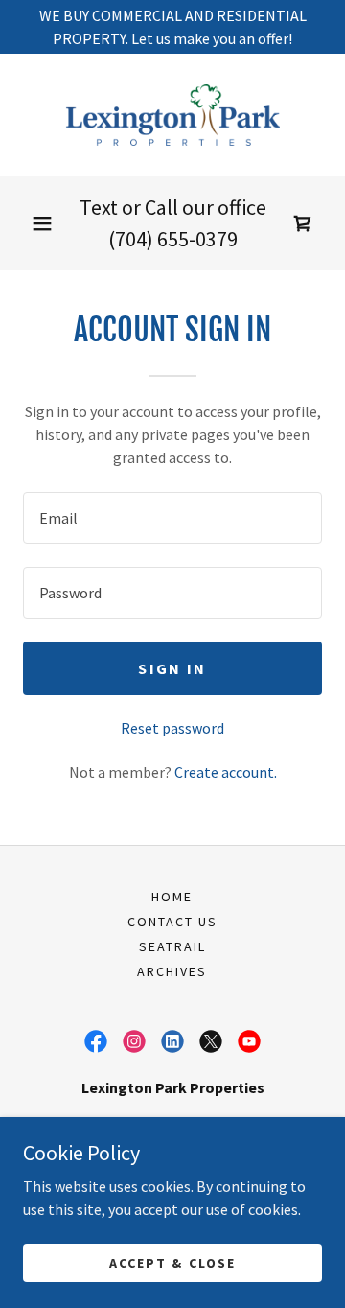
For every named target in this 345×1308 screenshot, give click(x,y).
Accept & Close (172, 1262)
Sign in (172, 668)
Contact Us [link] (172, 921)
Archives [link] (172, 971)
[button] (42, 223)
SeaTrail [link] (172, 946)
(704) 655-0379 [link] (173, 238)
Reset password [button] (172, 727)
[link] (172, 115)
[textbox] (172, 518)
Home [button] (172, 896)
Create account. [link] (225, 772)
